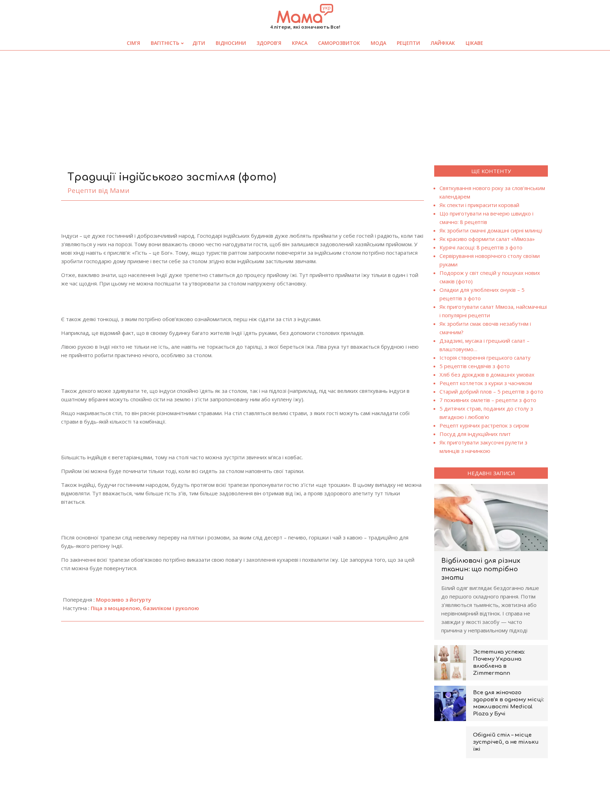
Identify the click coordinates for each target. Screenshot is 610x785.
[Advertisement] (305, 103)
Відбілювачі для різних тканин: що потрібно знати (480, 569)
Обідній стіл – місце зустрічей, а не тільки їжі (506, 742)
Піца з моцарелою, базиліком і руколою (145, 608)
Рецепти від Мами (98, 190)
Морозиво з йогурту (123, 599)
